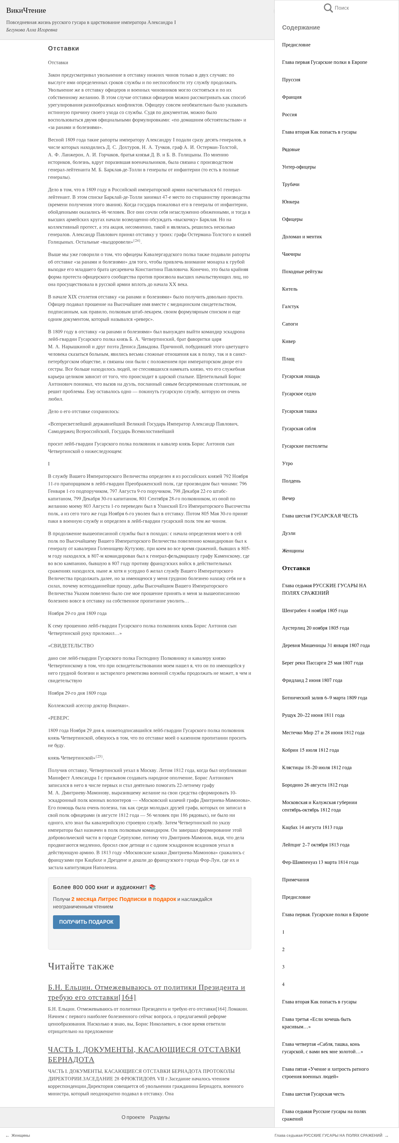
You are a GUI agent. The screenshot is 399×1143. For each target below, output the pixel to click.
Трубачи (291, 184)
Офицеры (292, 219)
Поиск (336, 8)
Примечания (295, 879)
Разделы (160, 1117)
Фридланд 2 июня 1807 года (312, 680)
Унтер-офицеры (299, 166)
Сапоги (290, 323)
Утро (287, 463)
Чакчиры (291, 253)
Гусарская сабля (299, 428)
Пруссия (291, 79)
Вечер (288, 498)
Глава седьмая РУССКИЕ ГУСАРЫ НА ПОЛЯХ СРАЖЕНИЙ (328, 1135)
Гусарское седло (299, 393)
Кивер (289, 341)
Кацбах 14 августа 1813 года (312, 827)
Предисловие (296, 44)
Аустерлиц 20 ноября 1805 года (315, 627)
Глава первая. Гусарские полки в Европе (325, 914)
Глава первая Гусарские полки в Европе (324, 62)
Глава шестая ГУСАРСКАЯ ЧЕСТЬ (320, 515)
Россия (289, 114)
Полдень (291, 480)
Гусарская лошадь (301, 376)
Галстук (290, 306)
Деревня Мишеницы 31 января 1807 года (326, 645)
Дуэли (289, 533)
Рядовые (291, 149)
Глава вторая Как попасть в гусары (319, 131)
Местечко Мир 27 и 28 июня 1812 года (323, 732)
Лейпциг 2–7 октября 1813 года (315, 844)
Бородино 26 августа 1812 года (315, 784)
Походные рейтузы (302, 271)
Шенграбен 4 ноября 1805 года (315, 610)
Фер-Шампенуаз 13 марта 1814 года (320, 862)
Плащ (288, 358)
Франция (291, 96)
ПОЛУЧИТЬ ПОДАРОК (86, 922)
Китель (289, 288)
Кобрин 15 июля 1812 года (310, 749)
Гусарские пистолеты (305, 445)
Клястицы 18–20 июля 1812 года (317, 767)
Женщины (293, 550)
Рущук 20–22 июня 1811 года (313, 715)
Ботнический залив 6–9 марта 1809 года (324, 697)
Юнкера (290, 201)
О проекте (133, 1117)
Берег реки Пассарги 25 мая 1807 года (322, 662)
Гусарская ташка (299, 410)
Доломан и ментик (302, 236)
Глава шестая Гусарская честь (313, 1093)
